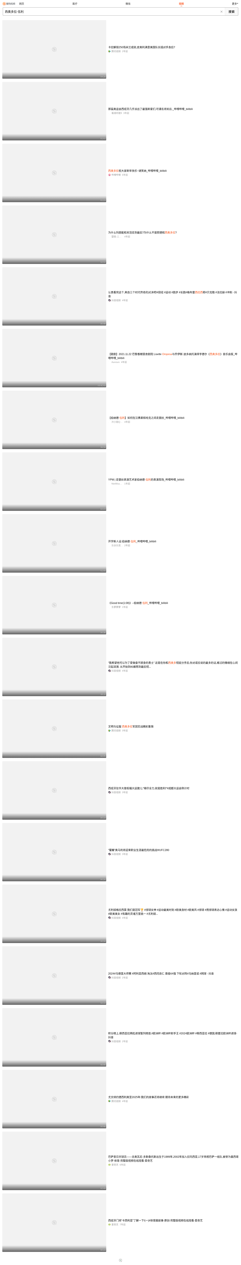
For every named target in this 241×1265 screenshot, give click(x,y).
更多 (234, 3)
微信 (128, 3)
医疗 (74, 3)
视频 (181, 3)
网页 (21, 3)
